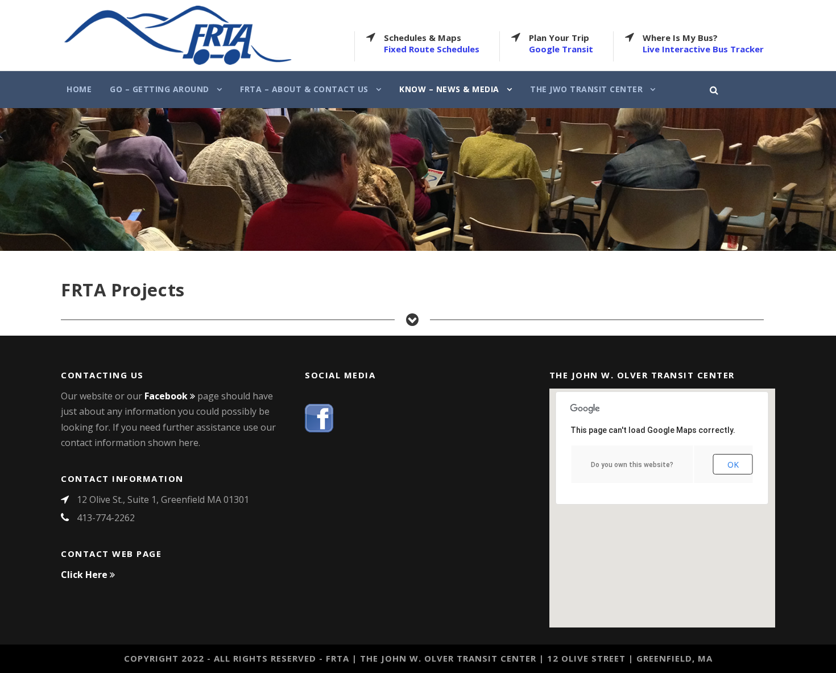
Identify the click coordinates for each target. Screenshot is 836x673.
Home (79, 89)
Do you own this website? (632, 465)
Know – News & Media (449, 89)
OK (733, 464)
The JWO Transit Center (586, 89)
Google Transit (561, 49)
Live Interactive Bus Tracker (703, 49)
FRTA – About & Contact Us (304, 89)
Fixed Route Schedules (431, 49)
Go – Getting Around (159, 89)
